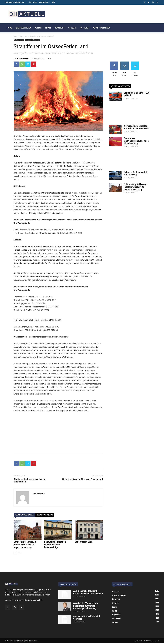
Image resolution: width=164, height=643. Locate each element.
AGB (53, 2)
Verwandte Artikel (24, 515)
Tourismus (23, 36)
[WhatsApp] (22, 64)
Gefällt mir (114, 62)
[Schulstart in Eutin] (89, 530)
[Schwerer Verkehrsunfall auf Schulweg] (115, 175)
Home (9, 28)
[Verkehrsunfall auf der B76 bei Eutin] (115, 96)
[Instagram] (153, 2)
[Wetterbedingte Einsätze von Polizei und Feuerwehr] (115, 129)
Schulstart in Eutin (84, 541)
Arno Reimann (22, 58)
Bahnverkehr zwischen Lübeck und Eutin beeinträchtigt (55, 544)
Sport (48, 28)
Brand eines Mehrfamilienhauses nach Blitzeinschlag (136, 141)
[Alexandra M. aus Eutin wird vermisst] (64, 619)
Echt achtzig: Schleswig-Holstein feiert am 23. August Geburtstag (25, 544)
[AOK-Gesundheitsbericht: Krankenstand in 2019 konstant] (64, 594)
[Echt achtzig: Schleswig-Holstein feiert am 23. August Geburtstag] (28, 530)
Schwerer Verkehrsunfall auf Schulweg (135, 173)
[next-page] (19, 552)
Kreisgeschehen (23, 28)
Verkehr (72, 28)
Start (15, 36)
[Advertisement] (58, 434)
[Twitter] (157, 2)
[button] (145, 2)
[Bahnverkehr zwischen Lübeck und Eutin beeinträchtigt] (58, 530)
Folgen (124, 62)
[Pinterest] (33, 64)
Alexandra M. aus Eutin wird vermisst (86, 617)
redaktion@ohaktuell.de (33, 600)
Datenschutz (44, 2)
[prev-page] (15, 552)
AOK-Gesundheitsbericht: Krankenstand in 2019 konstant (88, 592)
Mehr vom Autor (45, 515)
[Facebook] (148, 2)
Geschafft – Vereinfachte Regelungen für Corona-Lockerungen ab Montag (85, 606)
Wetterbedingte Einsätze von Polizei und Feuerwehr (136, 127)
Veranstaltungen (101, 28)
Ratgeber (84, 28)
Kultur (38, 28)
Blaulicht (60, 28)
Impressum (33, 2)
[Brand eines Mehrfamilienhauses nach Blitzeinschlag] (115, 141)
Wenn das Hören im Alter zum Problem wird (82, 479)
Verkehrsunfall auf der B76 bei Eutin (136, 94)
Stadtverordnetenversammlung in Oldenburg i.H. (29, 480)
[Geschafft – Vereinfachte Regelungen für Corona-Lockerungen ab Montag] (64, 606)
